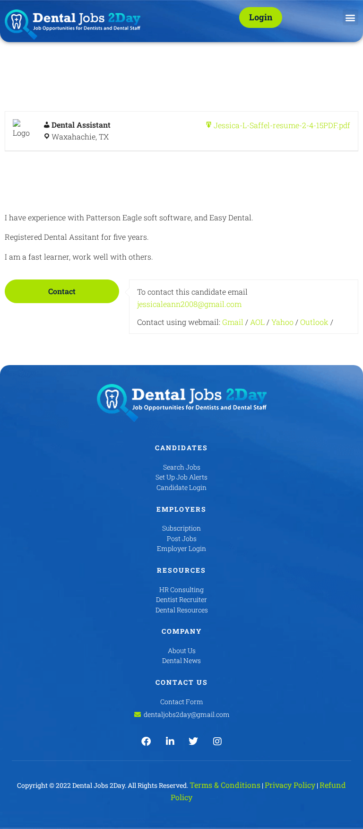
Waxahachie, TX (80, 136)
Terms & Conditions (225, 785)
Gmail (232, 322)
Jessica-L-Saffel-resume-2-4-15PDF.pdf (282, 125)
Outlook (314, 322)
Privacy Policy (290, 785)
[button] (350, 17)
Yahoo (282, 322)
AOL (257, 322)
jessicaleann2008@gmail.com (189, 304)
